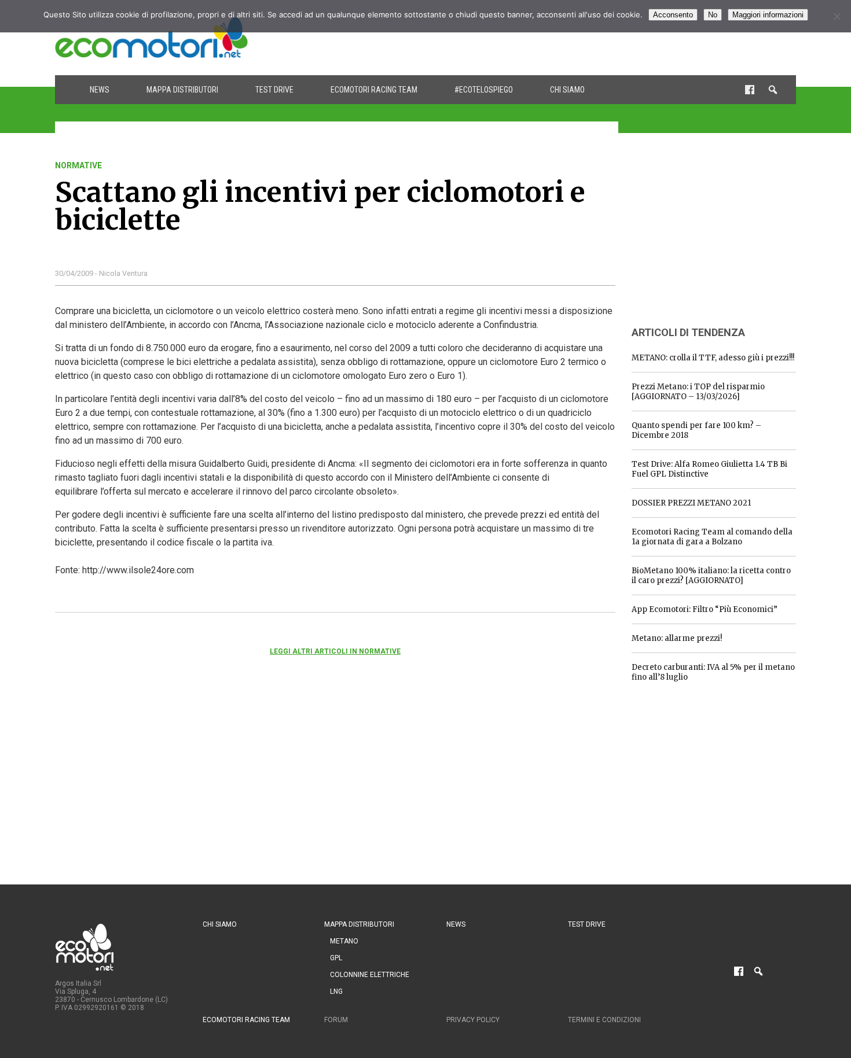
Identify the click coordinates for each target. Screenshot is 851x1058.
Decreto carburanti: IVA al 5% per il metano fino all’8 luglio (713, 672)
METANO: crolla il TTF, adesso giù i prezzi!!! (713, 358)
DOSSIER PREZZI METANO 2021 (691, 503)
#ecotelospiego (483, 89)
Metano (344, 941)
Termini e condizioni (604, 1020)
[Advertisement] (585, 38)
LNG (336, 991)
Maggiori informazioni (768, 14)
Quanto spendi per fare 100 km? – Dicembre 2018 (696, 430)
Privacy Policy (473, 1020)
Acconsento (673, 14)
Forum (336, 1020)
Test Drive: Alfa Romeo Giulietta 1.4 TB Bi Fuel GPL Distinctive (709, 469)
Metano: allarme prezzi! (677, 638)
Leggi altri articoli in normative (335, 651)
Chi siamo (567, 89)
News (99, 89)
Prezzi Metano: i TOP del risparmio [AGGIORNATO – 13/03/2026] (698, 391)
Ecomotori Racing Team (374, 89)
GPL (336, 958)
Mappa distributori (182, 89)
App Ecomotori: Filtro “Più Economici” (704, 609)
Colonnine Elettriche (369, 975)
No (712, 14)
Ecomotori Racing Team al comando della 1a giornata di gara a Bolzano (712, 537)
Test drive (274, 89)
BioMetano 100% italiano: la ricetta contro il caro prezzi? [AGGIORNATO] (711, 575)
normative (78, 165)
